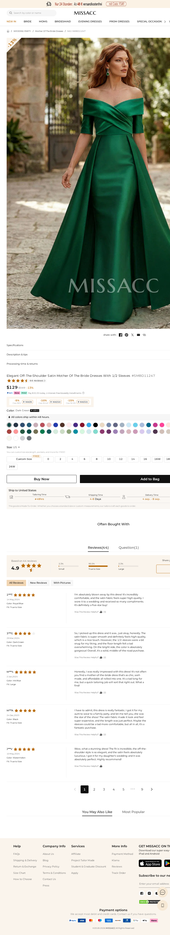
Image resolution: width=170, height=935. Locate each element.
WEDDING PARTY (22, 31)
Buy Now (41, 479)
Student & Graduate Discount (88, 866)
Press (46, 885)
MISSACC (110, 928)
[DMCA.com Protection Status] (150, 903)
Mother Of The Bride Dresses (49, 31)
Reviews (117, 866)
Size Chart (19, 873)
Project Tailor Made (83, 860)
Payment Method (122, 854)
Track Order (119, 873)
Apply (74, 873)
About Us (48, 854)
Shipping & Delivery (25, 860)
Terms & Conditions (54, 873)
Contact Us (49, 879)
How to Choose (22, 879)
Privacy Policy (51, 866)
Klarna (115, 860)
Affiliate (76, 854)
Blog (45, 860)
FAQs (16, 854)
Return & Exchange (24, 866)
